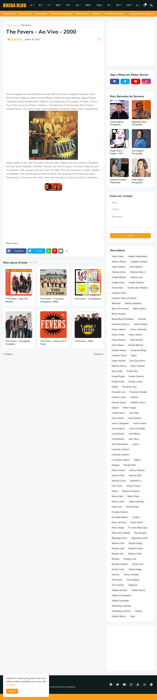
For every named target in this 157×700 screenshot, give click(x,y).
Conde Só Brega (138, 350)
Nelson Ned (117, 496)
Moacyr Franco (133, 485)
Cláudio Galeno (119, 350)
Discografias (41, 13)
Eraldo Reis (132, 371)
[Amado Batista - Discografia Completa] (119, 109)
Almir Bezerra (136, 266)
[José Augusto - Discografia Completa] (141, 138)
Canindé (142, 319)
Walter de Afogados (121, 595)
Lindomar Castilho (120, 454)
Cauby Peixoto (119, 339)
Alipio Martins (118, 266)
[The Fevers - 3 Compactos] (88, 282)
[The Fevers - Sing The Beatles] (19, 282)
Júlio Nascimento (120, 444)
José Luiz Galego (137, 428)
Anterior (9, 354)
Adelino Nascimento (137, 256)
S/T (118, 5)
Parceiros (96, 13)
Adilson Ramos (119, 261)
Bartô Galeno (139, 308)
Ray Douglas (140, 532)
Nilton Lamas (118, 501)
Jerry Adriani (118, 418)
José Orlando (118, 433)
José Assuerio (139, 423)
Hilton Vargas (129, 407)
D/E (58, 5)
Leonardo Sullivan (120, 449)
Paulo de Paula (119, 522)
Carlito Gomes (140, 324)
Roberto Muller (135, 548)
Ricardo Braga (135, 543)
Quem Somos (25, 13)
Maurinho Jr (135, 480)
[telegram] (151, 684)
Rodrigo (115, 558)
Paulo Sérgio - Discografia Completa (138, 181)
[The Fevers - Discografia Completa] (19, 324)
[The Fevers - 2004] (88, 324)
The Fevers (26, 25)
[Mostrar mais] (66, 251)
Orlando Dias (132, 506)
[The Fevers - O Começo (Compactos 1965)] (53, 282)
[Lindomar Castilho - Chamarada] (119, 167)
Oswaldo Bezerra (120, 517)
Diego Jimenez (118, 360)
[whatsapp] (144, 684)
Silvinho (115, 574)
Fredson (134, 397)
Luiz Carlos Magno (121, 459)
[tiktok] (137, 684)
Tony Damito (118, 585)
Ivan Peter (134, 412)
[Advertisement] (53, 67)
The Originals (133, 579)
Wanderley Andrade (121, 605)
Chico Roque (118, 345)
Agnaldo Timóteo (139, 261)
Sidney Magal (135, 569)
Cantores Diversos (120, 324)
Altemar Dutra (118, 272)
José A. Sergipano (120, 423)
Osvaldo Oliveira (120, 512)
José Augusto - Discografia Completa (138, 152)
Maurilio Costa (119, 480)
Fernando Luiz (118, 392)
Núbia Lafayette (136, 501)
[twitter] (125, 81)
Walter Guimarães (120, 600)
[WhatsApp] (48, 251)
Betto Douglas (119, 313)
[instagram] (146, 81)
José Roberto (118, 439)
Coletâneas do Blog (114, 13)
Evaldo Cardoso (136, 376)
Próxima (98, 354)
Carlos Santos (135, 334)
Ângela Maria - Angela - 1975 (116, 152)
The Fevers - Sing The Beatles (17, 300)
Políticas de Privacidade (61, 13)
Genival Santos (119, 402)
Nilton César (133, 496)
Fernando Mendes (138, 392)
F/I (68, 5)
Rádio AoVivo (82, 13)
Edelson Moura (119, 365)
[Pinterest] (54, 251)
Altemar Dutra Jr (138, 272)
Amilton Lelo (136, 277)
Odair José (117, 506)
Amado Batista (119, 277)
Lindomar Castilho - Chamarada (119, 181)
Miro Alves (117, 485)
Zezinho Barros (119, 616)
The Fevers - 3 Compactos (88, 298)
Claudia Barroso (135, 345)
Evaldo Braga (118, 376)
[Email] (60, 251)
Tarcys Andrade (131, 574)
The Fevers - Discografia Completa (18, 342)
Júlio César (134, 439)
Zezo (132, 616)
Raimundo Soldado (121, 532)
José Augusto (118, 428)
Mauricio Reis (135, 475)
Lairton (135, 444)
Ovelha (136, 517)
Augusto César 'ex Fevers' (124, 298)
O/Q (99, 5)
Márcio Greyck (118, 470)
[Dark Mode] (138, 5)
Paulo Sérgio (118, 527)
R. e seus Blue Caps (137, 527)
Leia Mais (10, 684)
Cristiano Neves (119, 355)
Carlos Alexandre (138, 329)
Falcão (115, 386)
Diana (133, 355)
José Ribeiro (134, 433)
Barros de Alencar (120, 308)
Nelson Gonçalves (131, 491)
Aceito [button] (12, 691)
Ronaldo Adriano (120, 564)
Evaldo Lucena (135, 381)
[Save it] (99, 39)
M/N (87, 5)
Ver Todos (33, 262)
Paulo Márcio (137, 522)
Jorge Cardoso (135, 418)
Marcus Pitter (118, 475)
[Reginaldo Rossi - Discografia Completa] (141, 109)
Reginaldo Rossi (119, 538)
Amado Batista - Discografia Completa (117, 123)
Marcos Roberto (137, 470)
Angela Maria (118, 282)
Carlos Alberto (119, 329)
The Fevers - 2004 (84, 341)
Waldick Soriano (119, 590)
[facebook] (114, 81)
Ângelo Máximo (136, 282)
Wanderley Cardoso (121, 611)
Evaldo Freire (118, 381)
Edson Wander (138, 365)
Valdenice (132, 585)
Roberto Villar (135, 553)
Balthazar (116, 303)
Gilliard (115, 407)
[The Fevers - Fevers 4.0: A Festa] (53, 324)
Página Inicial (9, 13)
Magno (137, 459)
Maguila (115, 465)
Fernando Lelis (129, 386)
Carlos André (118, 334)
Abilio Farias (118, 256)
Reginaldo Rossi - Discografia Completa (140, 123)
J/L (77, 5)
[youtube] (135, 81)
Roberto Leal (118, 548)
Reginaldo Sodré (139, 538)
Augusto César (119, 292)
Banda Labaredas (133, 303)
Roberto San (118, 553)
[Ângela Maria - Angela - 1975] (119, 138)
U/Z (128, 5)
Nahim (115, 491)
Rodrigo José (130, 558)
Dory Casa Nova (137, 360)
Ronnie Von (137, 564)
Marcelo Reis (130, 465)
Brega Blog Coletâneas (123, 319)
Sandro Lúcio (118, 569)
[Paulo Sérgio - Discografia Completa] (141, 167)
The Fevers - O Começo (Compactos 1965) (52, 300)
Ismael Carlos (118, 412)
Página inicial (12, 25)
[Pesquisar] (151, 5)
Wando (138, 611)
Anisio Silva (117, 287)
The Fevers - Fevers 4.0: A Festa (53, 342)
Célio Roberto (136, 339)
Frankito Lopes (119, 397)
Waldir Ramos (138, 590)
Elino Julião (117, 371)
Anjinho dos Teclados (137, 287)
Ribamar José (118, 543)
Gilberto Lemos (138, 402)
